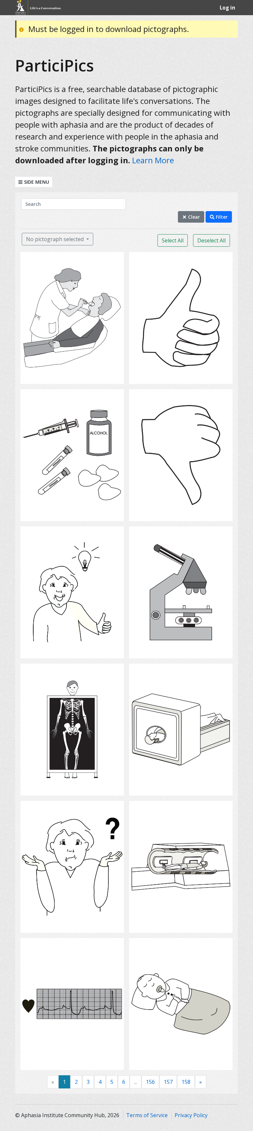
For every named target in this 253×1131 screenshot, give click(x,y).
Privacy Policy (191, 1115)
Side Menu (36, 182)
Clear (193, 217)
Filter (221, 217)
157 (168, 1081)
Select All (172, 240)
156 (150, 1081)
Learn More (153, 160)
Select (74, 374)
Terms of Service (147, 1115)
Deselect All (211, 240)
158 (186, 1081)
